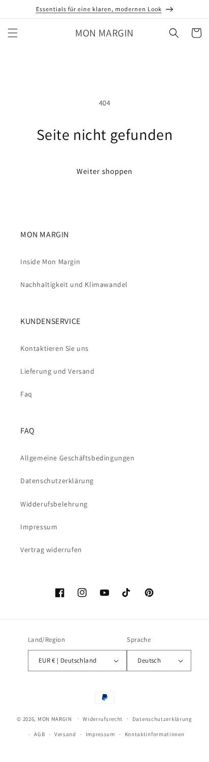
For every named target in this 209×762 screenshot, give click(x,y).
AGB (39, 734)
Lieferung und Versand (57, 371)
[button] (13, 33)
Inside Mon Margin (50, 261)
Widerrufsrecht (103, 718)
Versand (65, 734)
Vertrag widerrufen (51, 549)
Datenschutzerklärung (57, 480)
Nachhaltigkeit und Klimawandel (74, 284)
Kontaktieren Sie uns (54, 348)
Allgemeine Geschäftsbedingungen (77, 457)
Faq (26, 393)
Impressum (38, 526)
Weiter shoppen (104, 171)
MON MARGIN (55, 718)
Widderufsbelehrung (54, 504)
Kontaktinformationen (155, 734)
